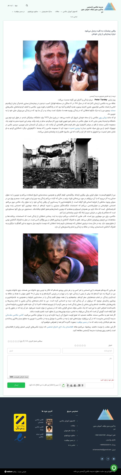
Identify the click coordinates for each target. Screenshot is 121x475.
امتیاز (110, 345)
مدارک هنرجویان (69, 430)
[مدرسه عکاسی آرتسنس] (104, 414)
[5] (85, 345)
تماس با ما (71, 445)
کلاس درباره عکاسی (39, 435)
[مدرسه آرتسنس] (110, 6)
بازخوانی (63, 384)
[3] (80, 345)
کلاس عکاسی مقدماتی (14, 315)
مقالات (73, 425)
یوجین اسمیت (74, 128)
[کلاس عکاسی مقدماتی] (49, 422)
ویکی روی (102, 117)
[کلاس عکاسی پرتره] (49, 429)
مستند (113, 110)
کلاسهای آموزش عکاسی (67, 421)
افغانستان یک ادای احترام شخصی (59, 326)
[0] (9, 341)
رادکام (14, 471)
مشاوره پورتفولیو (69, 435)
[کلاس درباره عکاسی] (49, 436)
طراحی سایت (22, 471)
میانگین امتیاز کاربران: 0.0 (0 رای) (31, 341)
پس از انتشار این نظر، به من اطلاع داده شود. (43, 385)
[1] (75, 345)
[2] (78, 345)
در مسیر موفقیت (82, 322)
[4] (82, 345)
